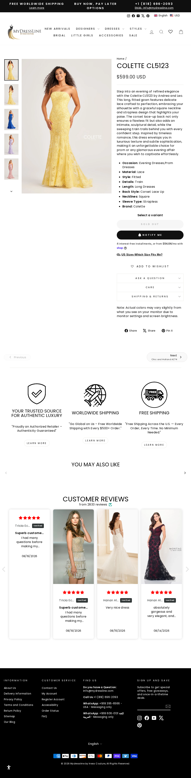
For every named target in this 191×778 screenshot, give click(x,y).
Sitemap (9, 716)
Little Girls (82, 35)
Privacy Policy (13, 699)
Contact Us (49, 688)
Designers (86, 29)
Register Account (53, 699)
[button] (167, 15)
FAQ (44, 716)
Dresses (113, 29)
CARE (150, 287)
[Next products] (185, 473)
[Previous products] (6, 473)
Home (121, 59)
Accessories (111, 35)
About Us (10, 688)
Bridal (60, 35)
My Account (49, 693)
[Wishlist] (170, 32)
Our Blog (9, 722)
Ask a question (150, 278)
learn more (37, 443)
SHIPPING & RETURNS (150, 296)
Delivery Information (17, 693)
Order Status (50, 711)
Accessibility (50, 705)
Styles (137, 29)
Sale (133, 35)
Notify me (152, 235)
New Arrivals (58, 29)
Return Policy (12, 711)
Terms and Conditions (18, 705)
